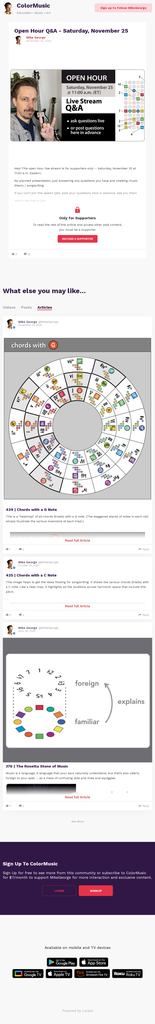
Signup (96, 891)
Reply (145, 549)
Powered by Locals (77, 1011)
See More (77, 821)
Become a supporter (77, 238)
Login (59, 891)
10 (29, 254)
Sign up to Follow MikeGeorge (123, 8)
